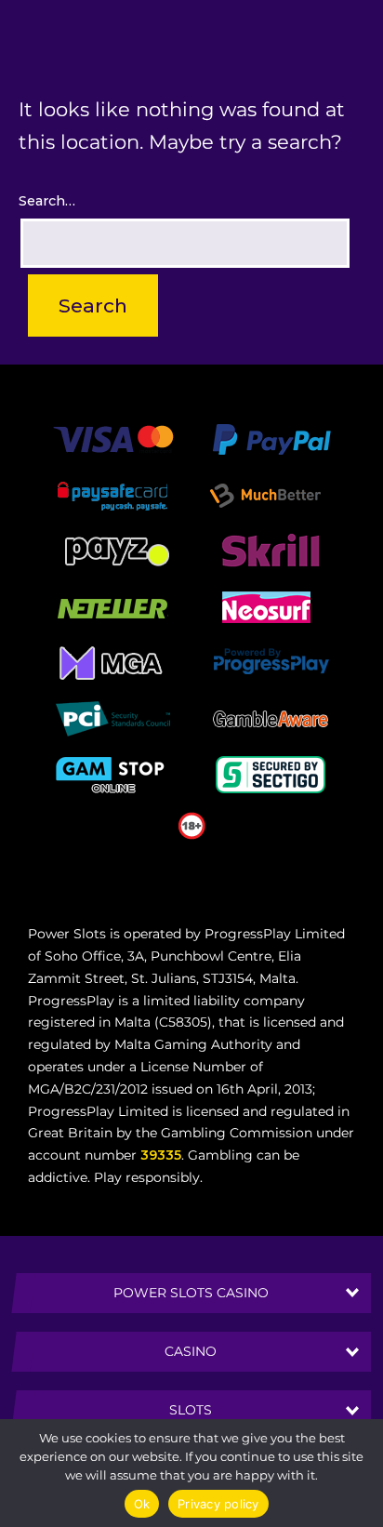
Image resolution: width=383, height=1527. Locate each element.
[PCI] (112, 718)
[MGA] (112, 662)
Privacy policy (218, 1503)
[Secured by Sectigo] (270, 773)
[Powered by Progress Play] (270, 662)
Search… (47, 201)
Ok (142, 1503)
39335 (160, 1155)
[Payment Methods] (113, 439)
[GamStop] (112, 773)
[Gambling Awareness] (270, 718)
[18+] (192, 825)
